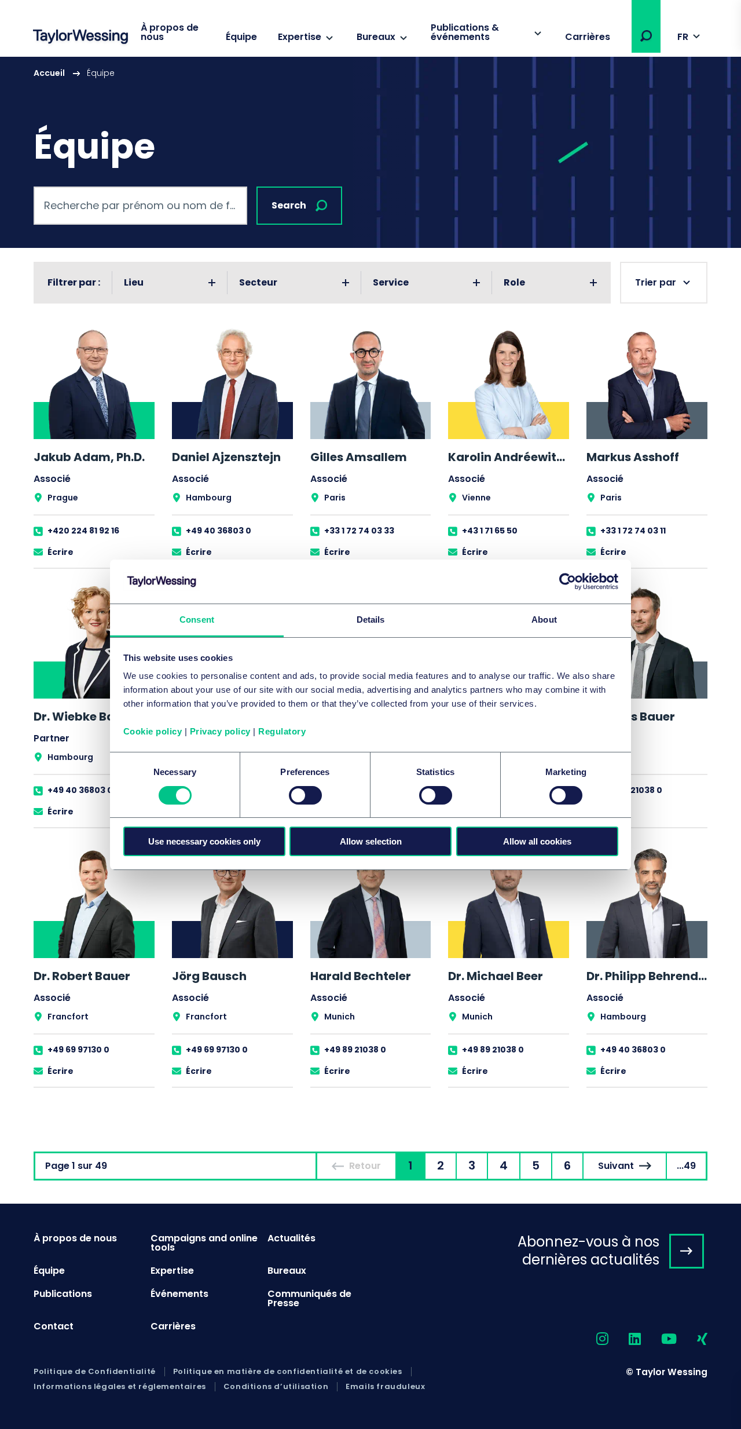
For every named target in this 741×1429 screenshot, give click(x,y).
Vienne (476, 497)
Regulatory (282, 731)
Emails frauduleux (385, 1386)
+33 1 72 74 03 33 (359, 530)
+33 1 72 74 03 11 (633, 530)
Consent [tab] (196, 619)
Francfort (68, 1016)
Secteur (258, 282)
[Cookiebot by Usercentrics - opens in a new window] (567, 581)
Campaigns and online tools (204, 1242)
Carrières (587, 36)
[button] (646, 36)
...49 (686, 1165)
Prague (62, 497)
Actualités (291, 1238)
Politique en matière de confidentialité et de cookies (287, 1371)
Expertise (299, 36)
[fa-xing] (692, 1339)
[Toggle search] (646, 36)
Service (391, 282)
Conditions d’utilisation (275, 1386)
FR (682, 36)
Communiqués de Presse (309, 1298)
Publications (63, 1293)
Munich (339, 1016)
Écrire (60, 552)
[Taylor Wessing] (80, 37)
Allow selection (371, 841)
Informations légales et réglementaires (120, 1386)
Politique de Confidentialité (95, 1371)
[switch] (305, 795)
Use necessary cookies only (204, 841)
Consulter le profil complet (94, 447)
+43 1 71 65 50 (490, 530)
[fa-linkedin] (624, 1339)
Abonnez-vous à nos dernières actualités (588, 1250)
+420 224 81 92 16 (83, 530)
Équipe (241, 36)
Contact (54, 1326)
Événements (179, 1293)
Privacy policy (220, 731)
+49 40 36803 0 (218, 530)
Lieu (134, 282)
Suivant (616, 1165)
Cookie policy (152, 731)
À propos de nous (170, 32)
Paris (335, 497)
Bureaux (376, 36)
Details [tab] (371, 619)
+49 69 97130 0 (78, 1049)
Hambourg (209, 497)
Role (514, 282)
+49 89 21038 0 (631, 790)
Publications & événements (465, 32)
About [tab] (544, 619)
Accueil (49, 73)
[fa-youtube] (659, 1339)
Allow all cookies (537, 841)
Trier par (655, 282)
